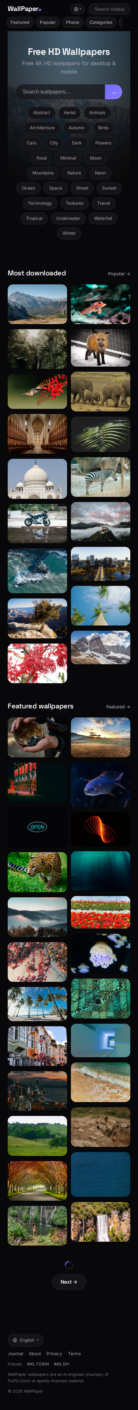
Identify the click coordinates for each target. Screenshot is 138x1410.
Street (82, 188)
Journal (15, 1353)
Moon (95, 158)
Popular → (119, 273)
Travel (103, 203)
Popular (48, 22)
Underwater (68, 218)
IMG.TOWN (38, 1364)
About (35, 1353)
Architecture (42, 127)
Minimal (68, 158)
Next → (69, 1282)
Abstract (41, 112)
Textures (74, 203)
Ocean (28, 188)
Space (55, 188)
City (54, 142)
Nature (74, 172)
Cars (31, 142)
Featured (20, 22)
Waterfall (103, 218)
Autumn (76, 127)
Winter (69, 233)
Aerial (69, 112)
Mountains (43, 172)
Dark (77, 142)
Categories (101, 22)
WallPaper (23, 9)
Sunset (109, 188)
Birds (103, 127)
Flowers (103, 142)
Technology (40, 203)
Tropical (34, 218)
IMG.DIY (62, 1364)
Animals (97, 112)
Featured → (118, 706)
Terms (74, 1353)
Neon (100, 172)
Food (42, 158)
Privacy (54, 1353)
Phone (72, 22)
